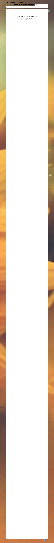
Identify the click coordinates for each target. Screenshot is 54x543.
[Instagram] (45, 540)
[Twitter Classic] (44, 540)
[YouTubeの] (46, 540)
